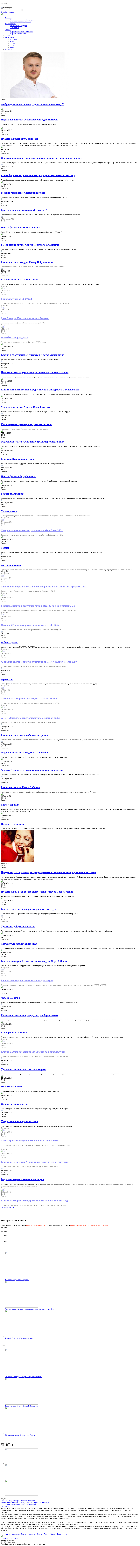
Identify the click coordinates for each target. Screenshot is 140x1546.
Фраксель (7, 679)
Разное (29, 1225)
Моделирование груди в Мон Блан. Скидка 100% (30, 1140)
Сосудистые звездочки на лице (19, 943)
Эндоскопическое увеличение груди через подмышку (32, 441)
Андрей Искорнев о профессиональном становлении (32, 769)
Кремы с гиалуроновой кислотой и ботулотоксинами (32, 354)
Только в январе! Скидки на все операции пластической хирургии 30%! (44, 586)
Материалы (9, 37)
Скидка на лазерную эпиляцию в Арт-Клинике (29, 698)
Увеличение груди (40, 1225)
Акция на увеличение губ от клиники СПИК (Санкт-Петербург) (39, 661)
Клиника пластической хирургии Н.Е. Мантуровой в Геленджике (40, 389)
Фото (12, 45)
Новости (13, 41)
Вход (3, 12)
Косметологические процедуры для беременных (29, 1015)
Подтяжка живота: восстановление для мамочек (29, 119)
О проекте (5, 1538)
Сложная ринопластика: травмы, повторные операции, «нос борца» (41, 158)
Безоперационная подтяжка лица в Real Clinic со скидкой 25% (38, 605)
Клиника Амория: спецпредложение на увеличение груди (35, 1200)
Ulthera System (9, 642)
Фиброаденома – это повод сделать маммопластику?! (32, 104)
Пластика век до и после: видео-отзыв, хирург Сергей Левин (37, 891)
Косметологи (14, 28)
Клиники (8, 18)
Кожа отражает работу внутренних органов (26, 424)
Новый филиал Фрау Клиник (18, 476)
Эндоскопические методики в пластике (24, 752)
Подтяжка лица (6, 1501)
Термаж (5, 547)
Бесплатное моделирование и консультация (27, 980)
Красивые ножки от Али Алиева (20, 279)
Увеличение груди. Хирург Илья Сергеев (25, 407)
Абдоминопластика (17, 1504)
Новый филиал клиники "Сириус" (21, 227)
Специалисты (10, 24)
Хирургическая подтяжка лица (19, 1121)
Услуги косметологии (18, 34)
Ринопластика (76, 1225)
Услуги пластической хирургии (21, 32)
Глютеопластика (7, 1506)
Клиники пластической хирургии (22, 20)
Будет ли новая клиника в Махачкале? (24, 210)
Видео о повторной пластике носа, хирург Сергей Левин (34, 961)
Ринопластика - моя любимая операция (24, 735)
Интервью (13, 39)
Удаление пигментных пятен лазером (23, 1069)
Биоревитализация (12, 493)
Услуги (7, 30)
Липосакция (103, 1225)
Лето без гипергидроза (14, 337)
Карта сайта (13, 1538)
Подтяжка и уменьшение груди (37, 1502)
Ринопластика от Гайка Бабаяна (20, 787)
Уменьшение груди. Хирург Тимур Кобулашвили (30, 244)
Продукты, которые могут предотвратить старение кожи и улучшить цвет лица (48, 872)
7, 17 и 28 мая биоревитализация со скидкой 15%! (30, 717)
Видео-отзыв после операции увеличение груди (29, 909)
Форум (64, 1534)
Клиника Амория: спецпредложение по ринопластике (33, 1051)
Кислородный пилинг (14, 1032)
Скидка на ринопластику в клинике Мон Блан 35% (32, 530)
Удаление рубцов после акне (18, 926)
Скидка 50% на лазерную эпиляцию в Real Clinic (30, 625)
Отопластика (31, 1501)
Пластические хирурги (18, 26)
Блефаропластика (19, 1501)
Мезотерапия (9, 511)
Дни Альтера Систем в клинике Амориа (25, 318)
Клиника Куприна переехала (18, 459)
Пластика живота (11, 1086)
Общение (8, 49)
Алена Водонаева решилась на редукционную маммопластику (38, 175)
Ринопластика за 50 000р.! (16, 298)
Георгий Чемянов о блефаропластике (23, 192)
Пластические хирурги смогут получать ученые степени (34, 372)
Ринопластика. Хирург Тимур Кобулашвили (27, 262)
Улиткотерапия (10, 804)
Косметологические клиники (20, 22)
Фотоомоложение (11, 565)
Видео (12, 47)
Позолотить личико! (13, 823)
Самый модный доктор (14, 1104)
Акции (7, 36)
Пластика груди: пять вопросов (19, 138)
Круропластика (31, 1504)
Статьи (12, 43)
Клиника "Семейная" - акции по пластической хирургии (35, 1161)
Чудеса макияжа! (11, 997)
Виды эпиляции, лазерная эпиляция (22, 1179)
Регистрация (9, 12)
